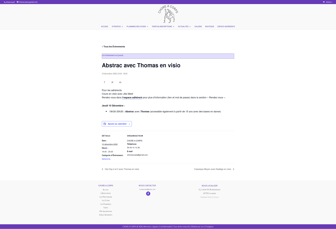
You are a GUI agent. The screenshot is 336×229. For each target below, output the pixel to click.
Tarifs (105, 207)
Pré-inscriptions (105, 211)
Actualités (183, 27)
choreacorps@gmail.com (147, 189)
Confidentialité (165, 226)
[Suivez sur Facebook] (148, 194)
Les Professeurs (105, 197)
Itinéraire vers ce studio (209, 197)
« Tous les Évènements (113, 46)
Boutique (209, 27)
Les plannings (105, 204)
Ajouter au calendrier (117, 123)
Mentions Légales (151, 226)
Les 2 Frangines (207, 226)
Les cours (106, 200)
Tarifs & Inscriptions (162, 27)
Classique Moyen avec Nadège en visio (213, 169)
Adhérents (106, 159)
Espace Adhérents (226, 27)
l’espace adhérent (132, 97)
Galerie (198, 27)
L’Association (106, 193)
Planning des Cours (136, 27)
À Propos (116, 27)
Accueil (104, 27)
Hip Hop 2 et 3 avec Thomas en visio (121, 169)
